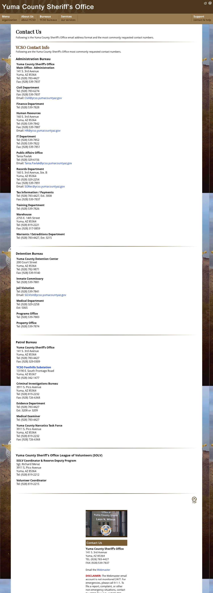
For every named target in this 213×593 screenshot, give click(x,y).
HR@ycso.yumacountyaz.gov (42, 130)
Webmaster (103, 569)
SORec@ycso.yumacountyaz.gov (45, 186)
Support (202, 18)
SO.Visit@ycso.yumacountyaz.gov (45, 295)
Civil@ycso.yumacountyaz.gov (43, 98)
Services (68, 18)
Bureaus (48, 18)
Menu (9, 18)
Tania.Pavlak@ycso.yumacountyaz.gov (48, 163)
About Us (28, 18)
